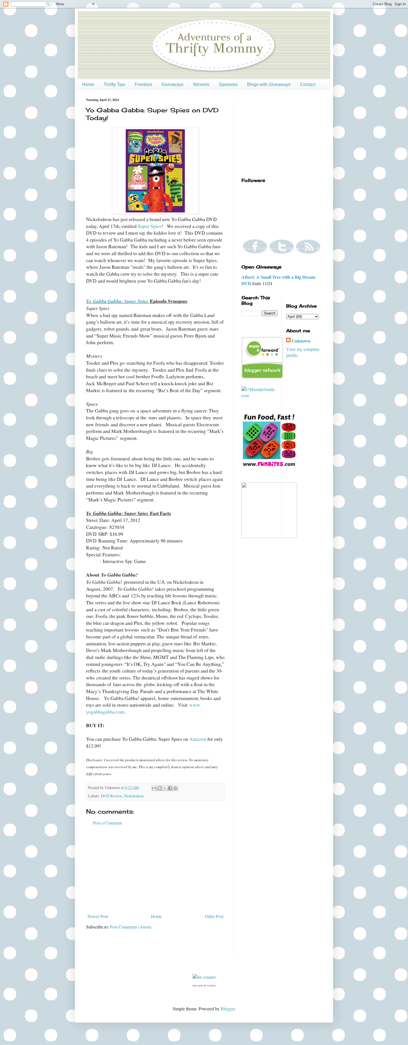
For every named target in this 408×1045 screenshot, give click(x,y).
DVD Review (111, 795)
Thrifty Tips (114, 84)
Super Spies (149, 226)
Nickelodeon (134, 795)
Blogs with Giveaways (269, 84)
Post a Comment (107, 823)
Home (88, 84)
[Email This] (154, 788)
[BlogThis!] (159, 788)
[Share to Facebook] (170, 788)
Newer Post (97, 916)
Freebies (143, 84)
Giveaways (172, 84)
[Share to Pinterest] (175, 788)
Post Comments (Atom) (130, 927)
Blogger (228, 1008)
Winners (201, 84)
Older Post (214, 916)
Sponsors (228, 84)
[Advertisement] (155, 869)
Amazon (197, 738)
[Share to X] (165, 788)
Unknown (301, 341)
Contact (307, 84)
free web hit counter (204, 985)
